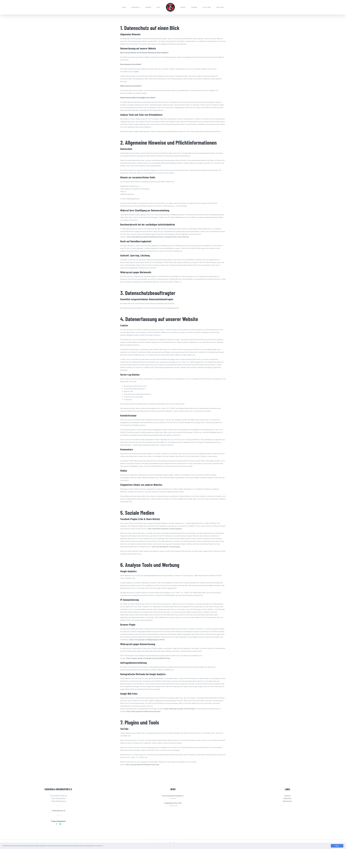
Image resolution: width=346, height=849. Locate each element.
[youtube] (60, 824)
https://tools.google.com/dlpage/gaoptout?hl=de (146, 640)
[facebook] (57, 824)
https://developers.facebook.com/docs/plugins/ (165, 529)
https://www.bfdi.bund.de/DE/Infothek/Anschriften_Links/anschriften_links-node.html (158, 237)
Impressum (287, 798)
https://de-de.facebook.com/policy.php (166, 547)
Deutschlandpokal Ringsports (173, 796)
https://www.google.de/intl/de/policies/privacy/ (143, 711)
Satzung (287, 796)
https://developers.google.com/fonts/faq (179, 709)
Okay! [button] (337, 845)
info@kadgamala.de (58, 811)
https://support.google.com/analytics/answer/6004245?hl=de (148, 658)
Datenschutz (287, 801)
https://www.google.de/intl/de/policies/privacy (142, 764)
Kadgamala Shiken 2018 (173, 803)
